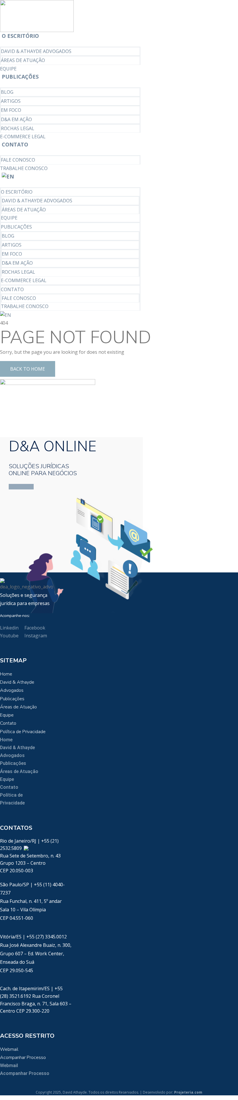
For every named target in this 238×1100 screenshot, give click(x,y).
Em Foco (11, 110)
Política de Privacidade (23, 731)
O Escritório (20, 35)
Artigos (11, 101)
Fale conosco (18, 160)
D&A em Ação (16, 119)
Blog (7, 92)
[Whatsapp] (26, 848)
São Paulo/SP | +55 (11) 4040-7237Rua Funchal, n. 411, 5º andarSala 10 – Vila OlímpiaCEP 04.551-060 (32, 901)
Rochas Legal (17, 128)
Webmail (9, 1049)
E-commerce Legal (23, 136)
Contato (15, 144)
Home (6, 674)
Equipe (8, 69)
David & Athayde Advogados (36, 51)
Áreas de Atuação (23, 60)
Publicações (20, 76)
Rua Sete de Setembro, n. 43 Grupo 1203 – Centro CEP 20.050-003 (30, 863)
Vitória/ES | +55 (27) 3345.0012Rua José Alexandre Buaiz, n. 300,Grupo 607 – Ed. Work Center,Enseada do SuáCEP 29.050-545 (35, 953)
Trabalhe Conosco (24, 168)
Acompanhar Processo (23, 1057)
